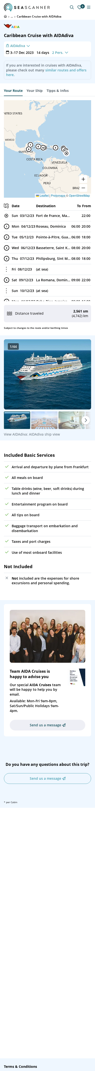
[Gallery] (47, 374)
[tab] (13, 90)
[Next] (85, 420)
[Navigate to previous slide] (13, 374)
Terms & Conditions (20, 1066)
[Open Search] (72, 7)
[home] (5, 16)
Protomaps (58, 195)
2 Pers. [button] (57, 52)
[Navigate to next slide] (82, 374)
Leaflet (44, 195)
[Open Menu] (88, 7)
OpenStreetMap (79, 195)
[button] (66, 153)
